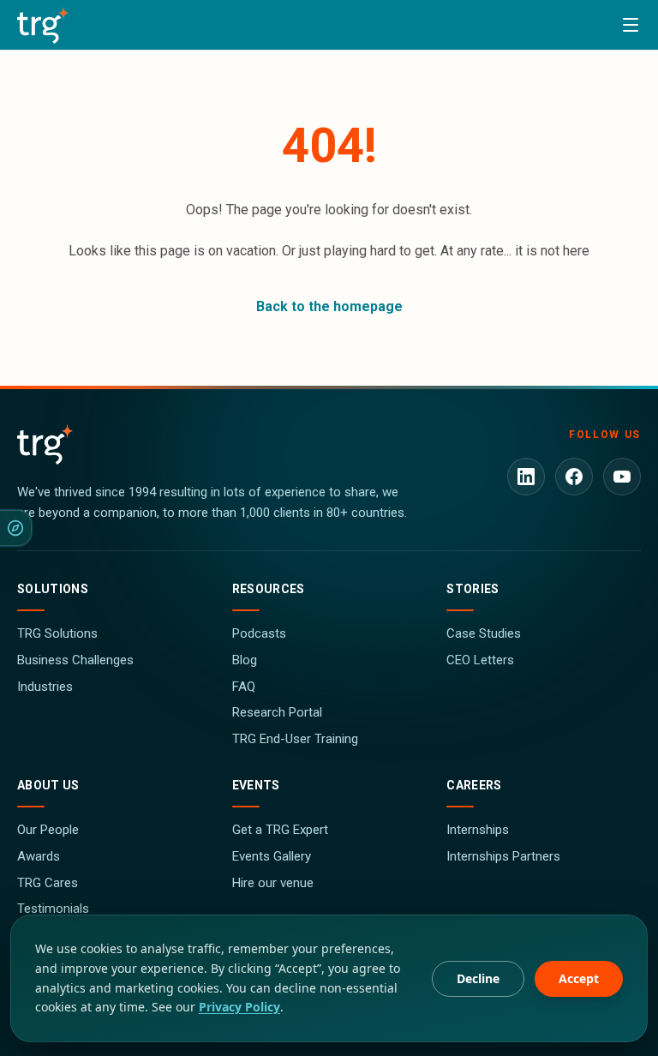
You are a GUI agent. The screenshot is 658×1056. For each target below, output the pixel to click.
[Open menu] (630, 25)
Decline (478, 978)
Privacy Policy (239, 1007)
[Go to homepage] (43, 25)
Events (256, 785)
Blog (244, 660)
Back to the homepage (329, 306)
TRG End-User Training (295, 739)
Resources (268, 589)
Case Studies (483, 633)
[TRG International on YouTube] (622, 476)
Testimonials (53, 908)
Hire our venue (273, 883)
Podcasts (259, 633)
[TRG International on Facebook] (574, 476)
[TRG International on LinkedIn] (526, 476)
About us (48, 785)
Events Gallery (271, 856)
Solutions (52, 589)
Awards (38, 856)
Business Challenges (75, 660)
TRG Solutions (57, 633)
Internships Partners (503, 856)
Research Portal (277, 712)
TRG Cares (47, 883)
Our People (48, 829)
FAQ (243, 686)
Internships (477, 829)
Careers (473, 785)
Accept (579, 978)
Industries (45, 686)
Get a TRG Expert (280, 829)
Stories (472, 589)
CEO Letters (480, 660)
